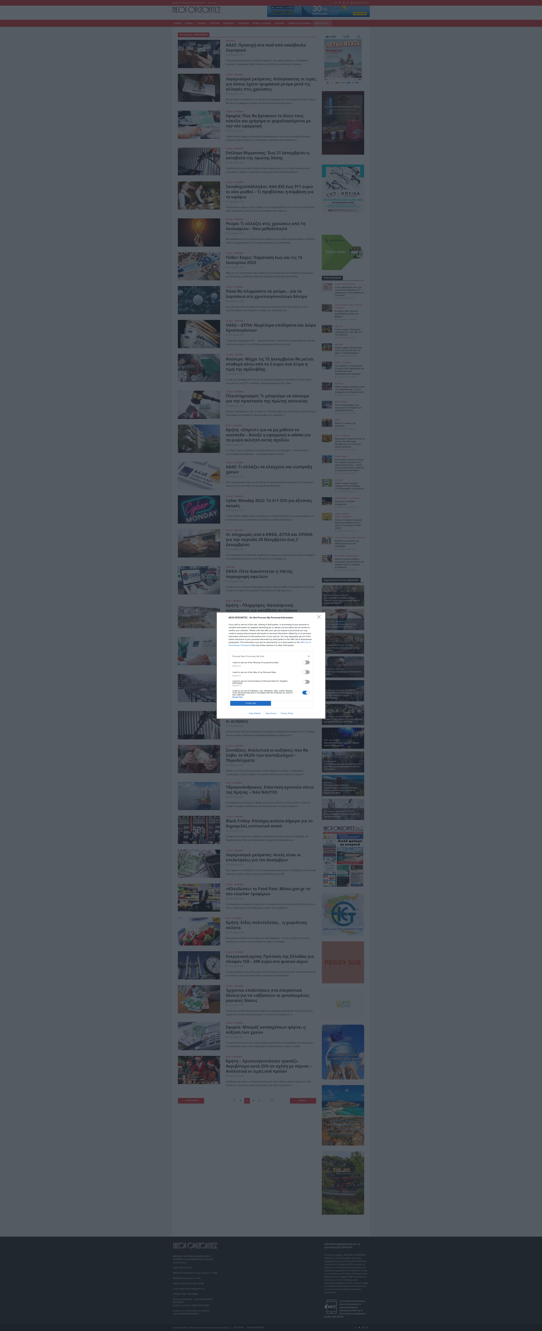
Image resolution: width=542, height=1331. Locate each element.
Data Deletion (255, 713)
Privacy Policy (287, 713)
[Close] (320, 618)
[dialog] (271, 665)
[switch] (306, 662)
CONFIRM (250, 703)
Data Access (271, 713)
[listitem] (271, 656)
